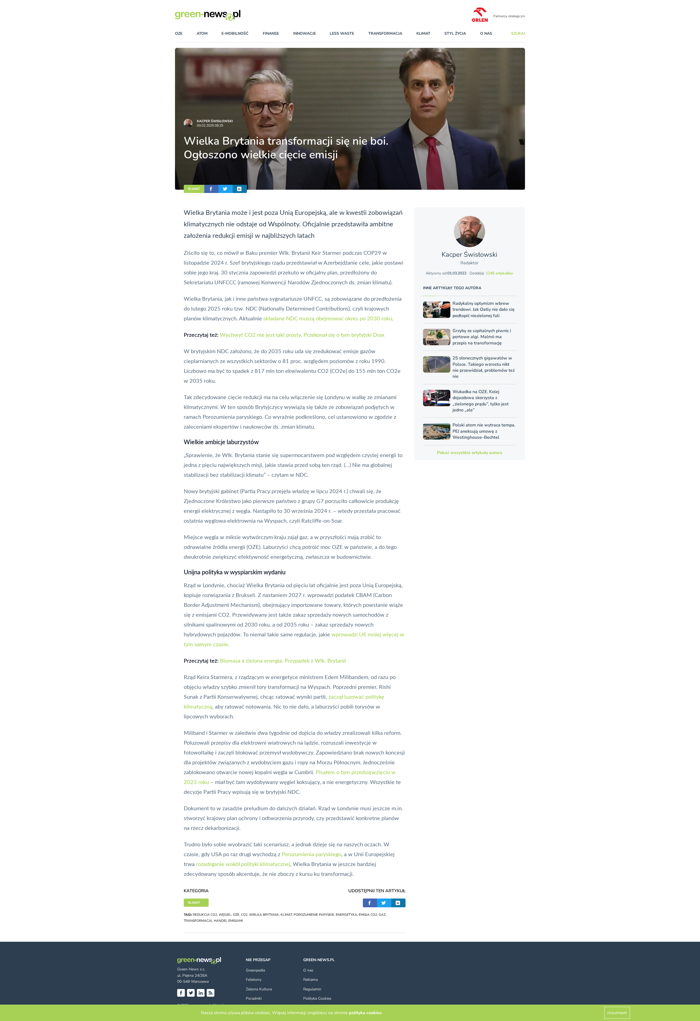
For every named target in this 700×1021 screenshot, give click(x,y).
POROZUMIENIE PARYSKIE (314, 914)
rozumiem (617, 1013)
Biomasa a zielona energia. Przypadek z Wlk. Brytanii (283, 661)
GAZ (382, 914)
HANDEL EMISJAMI (228, 920)
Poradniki (254, 998)
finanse (271, 33)
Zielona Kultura (259, 989)
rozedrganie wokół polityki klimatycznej (243, 864)
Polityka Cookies (317, 998)
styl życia (455, 33)
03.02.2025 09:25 (210, 125)
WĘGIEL (225, 914)
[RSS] (210, 993)
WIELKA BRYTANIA (264, 914)
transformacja (385, 33)
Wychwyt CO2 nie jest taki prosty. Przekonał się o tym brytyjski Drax (302, 335)
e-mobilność (235, 33)
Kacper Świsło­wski (215, 121)
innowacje (304, 33)
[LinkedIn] (201, 993)
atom (202, 33)
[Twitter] (191, 993)
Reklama (310, 979)
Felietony (253, 979)
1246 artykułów (499, 273)
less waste (342, 33)
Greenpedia (255, 970)
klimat (423, 33)
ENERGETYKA (346, 914)
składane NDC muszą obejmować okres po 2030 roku (327, 318)
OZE (178, 33)
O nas (486, 33)
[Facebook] (181, 993)
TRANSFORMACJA (198, 920)
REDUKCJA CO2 (205, 914)
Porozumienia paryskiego (311, 854)
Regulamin (312, 989)
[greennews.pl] (218, 15)
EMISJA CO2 (368, 914)
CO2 (244, 914)
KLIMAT (194, 189)
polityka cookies (365, 1013)
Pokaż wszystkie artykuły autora (469, 453)
